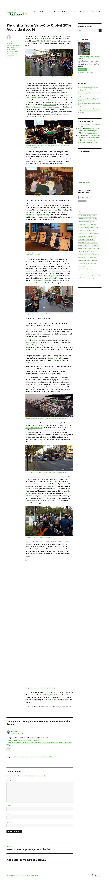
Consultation (81, 233)
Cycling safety (82, 248)
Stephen (80, 128)
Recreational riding (83, 272)
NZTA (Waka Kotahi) (92, 260)
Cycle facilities (91, 236)
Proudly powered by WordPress (29, 875)
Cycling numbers (94, 245)
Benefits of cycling (11, 45)
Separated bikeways (84, 275)
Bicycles (94, 215)
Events (8, 49)
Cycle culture (10, 53)
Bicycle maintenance (84, 215)
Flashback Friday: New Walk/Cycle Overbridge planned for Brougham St (89, 137)
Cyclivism (16, 47)
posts (49, 486)
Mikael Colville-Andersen (34, 107)
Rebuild (91, 269)
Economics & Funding (93, 248)
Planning (88, 266)
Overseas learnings (11, 55)
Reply (8, 749)
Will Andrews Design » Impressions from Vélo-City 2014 (33, 757)
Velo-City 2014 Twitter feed (53, 695)
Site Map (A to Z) (82, 11)
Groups (50, 11)
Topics (41, 11)
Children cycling (94, 227)
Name (8, 805)
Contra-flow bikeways (93, 233)
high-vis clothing (43, 215)
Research (9, 57)
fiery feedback (30, 500)
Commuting (81, 230)
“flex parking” (52, 358)
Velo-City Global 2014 (44, 41)
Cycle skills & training (91, 242)
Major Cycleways (91, 257)
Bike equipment (82, 218)
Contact (99, 11)
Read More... (82, 69)
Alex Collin (81, 125)
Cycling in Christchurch (12, 875)
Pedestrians (81, 266)
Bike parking (92, 218)
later (45, 486)
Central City (93, 224)
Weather (80, 281)
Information (61, 11)
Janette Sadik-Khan (49, 104)
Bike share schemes (83, 221)
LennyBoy (9, 41)
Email (8, 814)
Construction (90, 230)
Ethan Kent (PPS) (31, 342)
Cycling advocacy (83, 245)
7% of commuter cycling (33, 427)
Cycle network (90, 239)
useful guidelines (53, 276)
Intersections (95, 254)
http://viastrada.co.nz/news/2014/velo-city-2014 (23, 740)
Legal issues (81, 257)
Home (33, 11)
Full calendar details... (84, 182)
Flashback (13, 49)
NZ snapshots (82, 260)
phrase (67, 107)
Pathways (93, 263)
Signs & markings (96, 275)
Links (71, 11)
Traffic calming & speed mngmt (86, 278)
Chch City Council (83, 227)
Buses (92, 221)
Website (9, 822)
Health (88, 254)
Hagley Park (81, 254)
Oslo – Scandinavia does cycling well (88, 99)
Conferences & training (12, 51)
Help (92, 11)
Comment (10, 780)
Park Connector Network (42, 280)
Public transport (82, 269)
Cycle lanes (81, 239)
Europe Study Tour (83, 251)
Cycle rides (81, 242)
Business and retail (83, 224)
